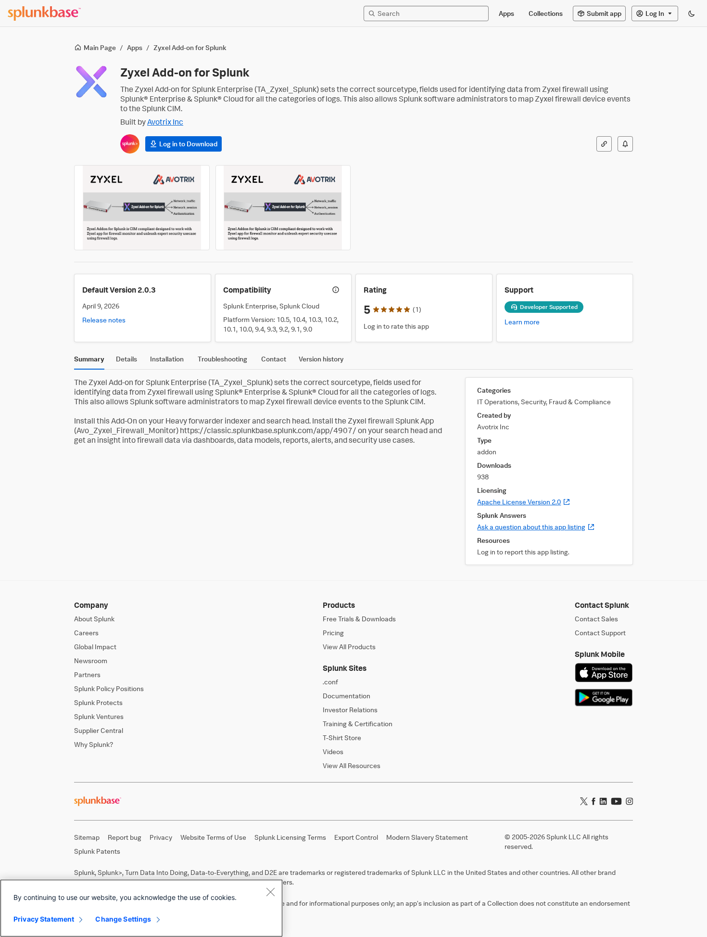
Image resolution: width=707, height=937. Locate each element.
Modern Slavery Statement (427, 837)
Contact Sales (596, 619)
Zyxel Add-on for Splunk (190, 47)
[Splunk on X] (584, 801)
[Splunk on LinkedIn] (603, 801)
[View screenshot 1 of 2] (142, 207)
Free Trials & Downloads (359, 619)
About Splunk (94, 619)
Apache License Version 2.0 (523, 502)
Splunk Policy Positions (109, 688)
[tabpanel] (353, 471)
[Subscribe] (625, 144)
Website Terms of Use (213, 837)
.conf (330, 682)
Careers (86, 633)
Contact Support (600, 633)
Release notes (104, 320)
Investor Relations (350, 710)
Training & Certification (357, 723)
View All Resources (351, 765)
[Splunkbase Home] (44, 13)
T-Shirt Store (342, 737)
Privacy (161, 837)
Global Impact (95, 646)
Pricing (333, 633)
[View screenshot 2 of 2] (283, 207)
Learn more (522, 322)
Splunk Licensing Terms (290, 837)
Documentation (346, 696)
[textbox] (431, 13)
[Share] (604, 144)
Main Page (100, 47)
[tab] (89, 361)
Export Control (356, 837)
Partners (87, 674)
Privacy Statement (43, 919)
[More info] (335, 289)
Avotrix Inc (165, 122)
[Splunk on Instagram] (629, 801)
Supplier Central (98, 730)
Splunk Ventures (99, 716)
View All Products (349, 646)
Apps (134, 47)
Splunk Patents (97, 851)
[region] (141, 908)
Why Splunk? (93, 744)
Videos (333, 751)
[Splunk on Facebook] (593, 801)
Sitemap (87, 837)
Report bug (124, 837)
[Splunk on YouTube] (616, 801)
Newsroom (90, 660)
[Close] (270, 892)
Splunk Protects (98, 702)
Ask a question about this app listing (536, 527)
